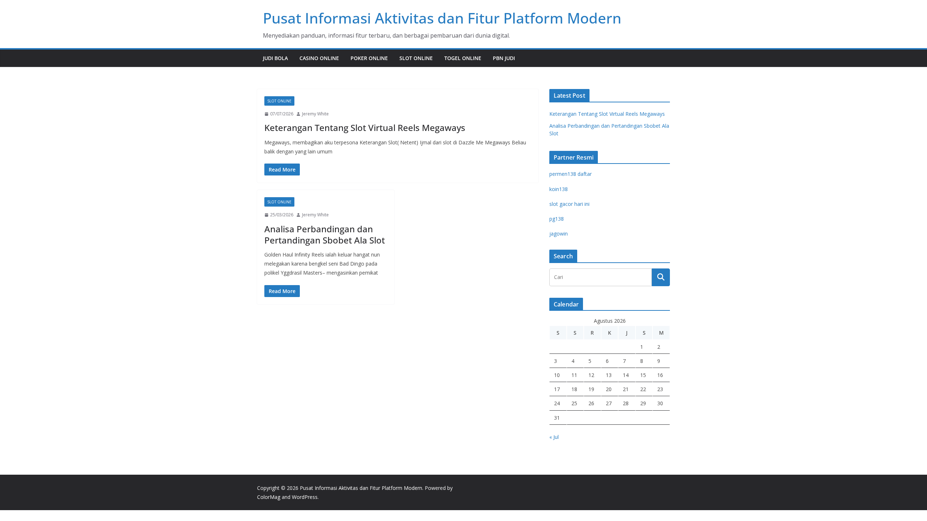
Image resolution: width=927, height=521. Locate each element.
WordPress (305, 497)
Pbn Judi (504, 58)
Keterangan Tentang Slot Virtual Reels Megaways (364, 128)
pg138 (556, 218)
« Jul (554, 436)
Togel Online (462, 58)
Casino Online (319, 58)
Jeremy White (315, 114)
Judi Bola (275, 58)
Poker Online (369, 58)
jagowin (558, 233)
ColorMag (268, 497)
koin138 (558, 189)
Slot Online (416, 58)
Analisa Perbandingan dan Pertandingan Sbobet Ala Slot (324, 234)
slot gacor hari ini (569, 203)
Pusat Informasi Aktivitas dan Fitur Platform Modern (442, 18)
